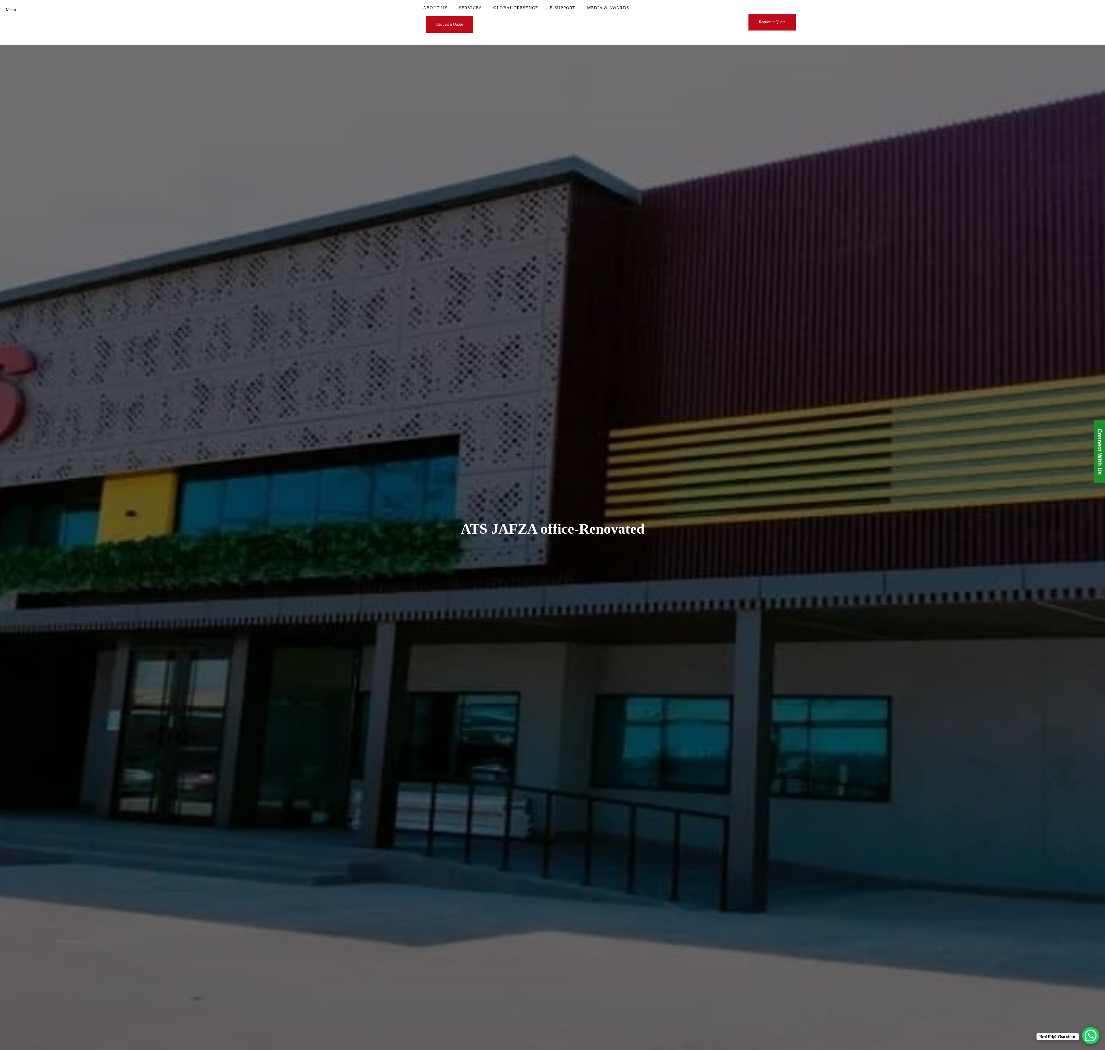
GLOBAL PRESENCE (515, 7)
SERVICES (470, 7)
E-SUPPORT (562, 7)
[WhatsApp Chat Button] (1090, 1035)
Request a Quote (449, 24)
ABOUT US (435, 7)
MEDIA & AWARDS (608, 7)
